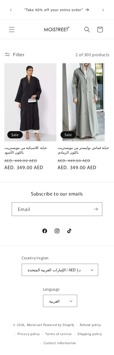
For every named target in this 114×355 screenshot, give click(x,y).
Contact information (60, 342)
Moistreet (34, 324)
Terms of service (58, 333)
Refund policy (90, 324)
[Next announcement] (103, 10)
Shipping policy (89, 333)
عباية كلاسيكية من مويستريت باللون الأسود (25, 149)
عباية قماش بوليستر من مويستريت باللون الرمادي (83, 149)
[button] (11, 29)
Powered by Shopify (59, 324)
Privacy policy (29, 333)
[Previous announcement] (10, 10)
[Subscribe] (95, 209)
